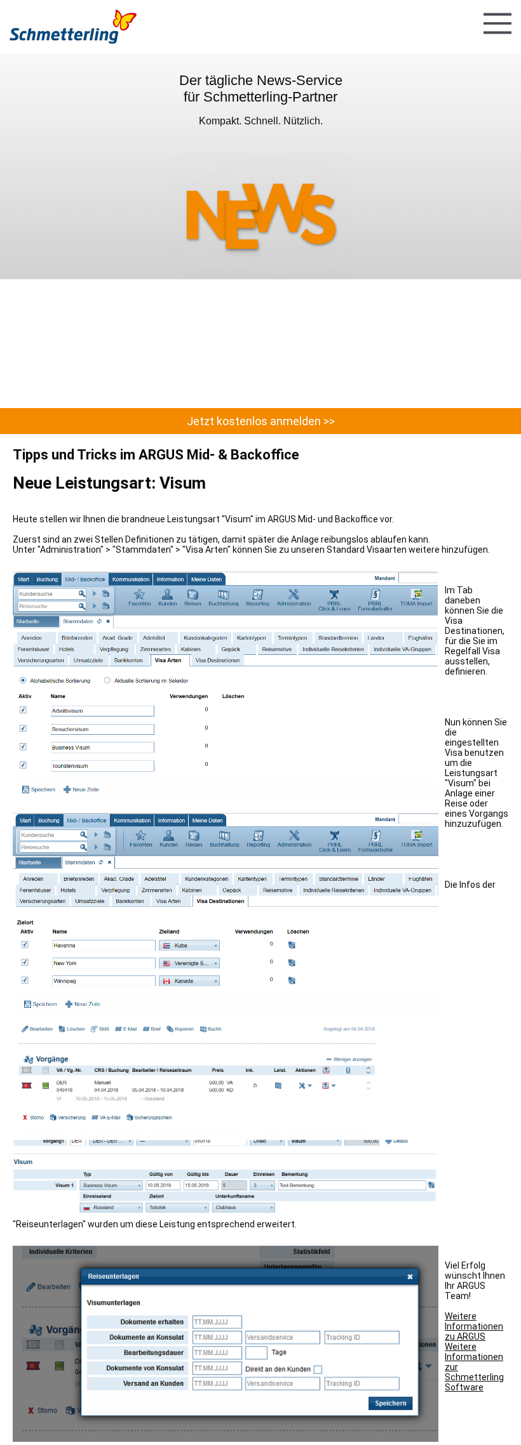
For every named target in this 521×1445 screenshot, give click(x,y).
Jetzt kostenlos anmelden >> (261, 421)
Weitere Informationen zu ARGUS (474, 1326)
